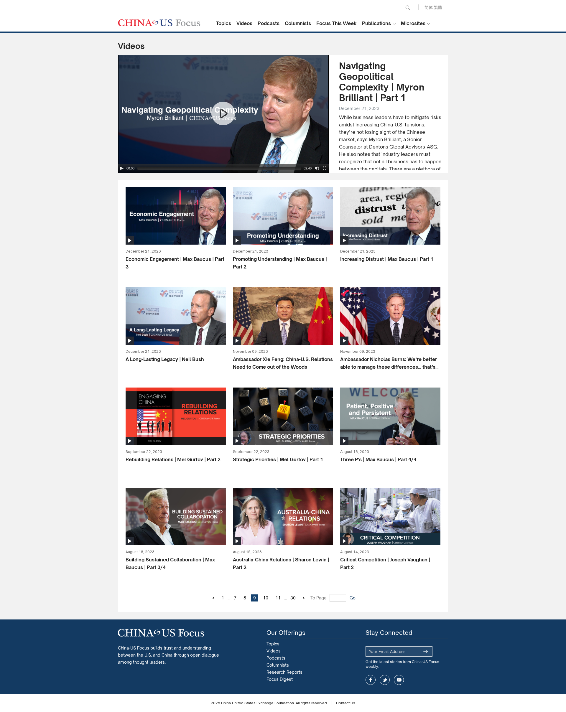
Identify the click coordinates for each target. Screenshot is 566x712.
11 (278, 597)
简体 (428, 7)
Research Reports (284, 672)
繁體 (438, 7)
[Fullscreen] (324, 168)
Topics (223, 23)
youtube (399, 680)
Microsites (413, 23)
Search (408, 8)
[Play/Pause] (121, 168)
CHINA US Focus (159, 23)
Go (353, 597)
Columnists (298, 23)
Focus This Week (336, 23)
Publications (376, 23)
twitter (385, 680)
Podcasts (268, 23)
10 (265, 597)
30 (293, 597)
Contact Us (345, 703)
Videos (244, 23)
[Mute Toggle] (317, 168)
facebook (371, 680)
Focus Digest (279, 679)
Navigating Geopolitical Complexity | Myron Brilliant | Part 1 (381, 81)
